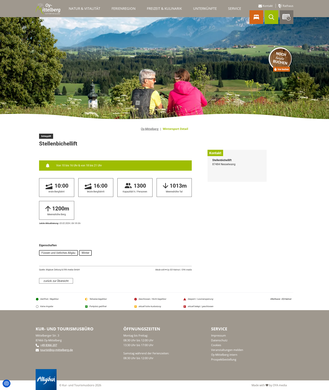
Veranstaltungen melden (227, 350)
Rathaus (287, 6)
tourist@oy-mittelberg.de (56, 350)
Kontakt (267, 6)
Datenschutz (219, 340)
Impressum (218, 335)
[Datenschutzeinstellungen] (6, 383)
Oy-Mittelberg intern (224, 355)
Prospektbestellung (223, 359)
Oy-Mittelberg (150, 129)
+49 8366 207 (48, 345)
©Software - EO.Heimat (280, 299)
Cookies (216, 345)
